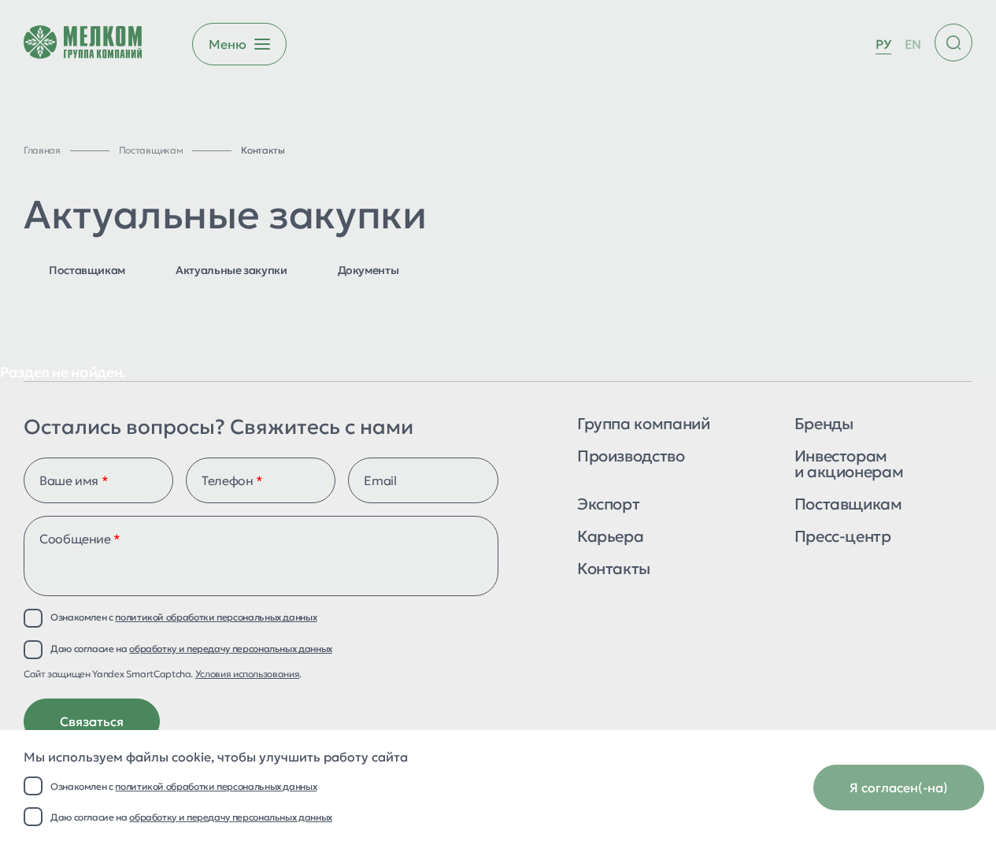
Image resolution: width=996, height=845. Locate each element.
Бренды (823, 425)
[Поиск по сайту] (953, 42)
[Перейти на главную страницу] (83, 44)
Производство (631, 457)
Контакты (613, 570)
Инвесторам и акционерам (849, 465)
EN (913, 44)
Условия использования (247, 674)
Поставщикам (87, 270)
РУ (883, 44)
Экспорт (608, 505)
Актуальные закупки (231, 270)
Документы (368, 270)
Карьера (610, 537)
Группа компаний (643, 425)
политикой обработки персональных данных (216, 786)
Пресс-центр (842, 537)
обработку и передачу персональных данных (230, 817)
